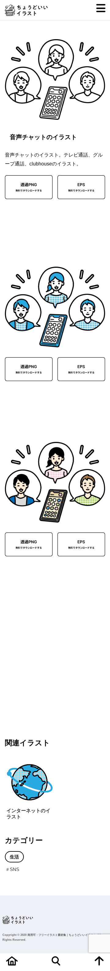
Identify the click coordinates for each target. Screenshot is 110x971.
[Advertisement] (29, 228)
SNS (14, 869)
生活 (14, 856)
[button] (17, 587)
